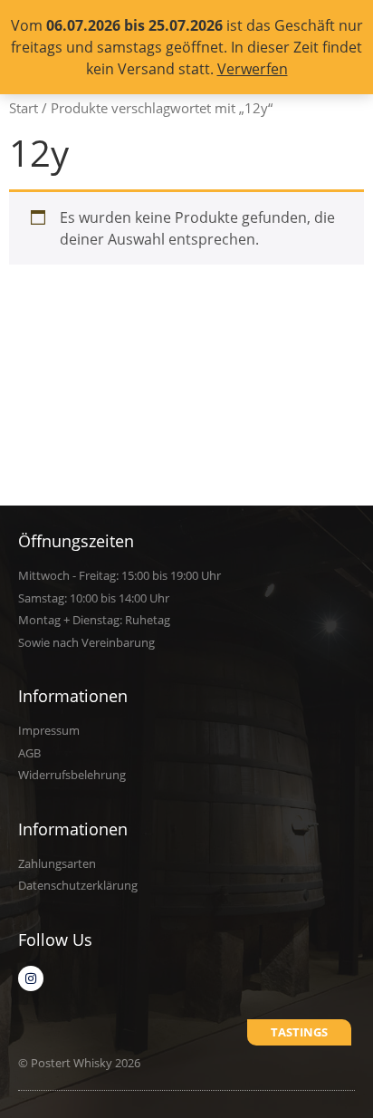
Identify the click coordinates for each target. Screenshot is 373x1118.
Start (23, 108)
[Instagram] (30, 978)
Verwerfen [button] (252, 69)
